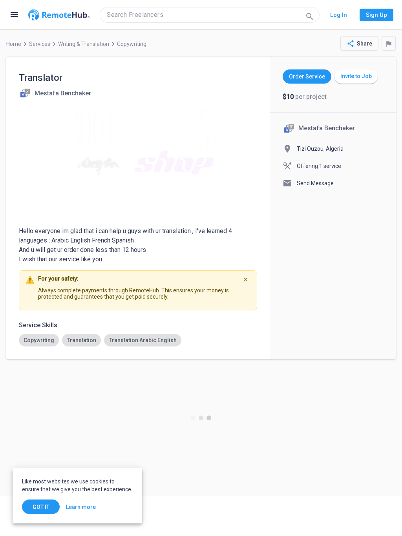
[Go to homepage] (59, 15)
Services (39, 44)
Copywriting (131, 44)
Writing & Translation (83, 44)
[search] (210, 15)
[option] (39, 340)
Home (13, 44)
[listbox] (138, 340)
